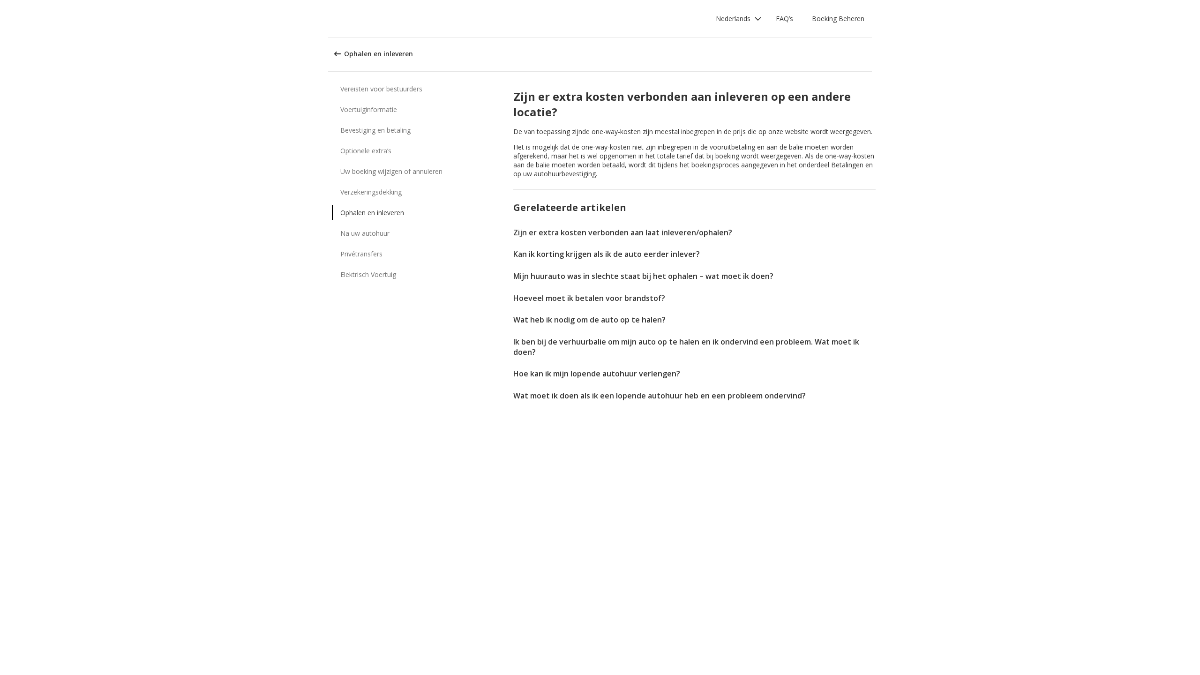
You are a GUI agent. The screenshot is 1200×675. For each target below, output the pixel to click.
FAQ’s (784, 18)
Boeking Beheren (838, 18)
